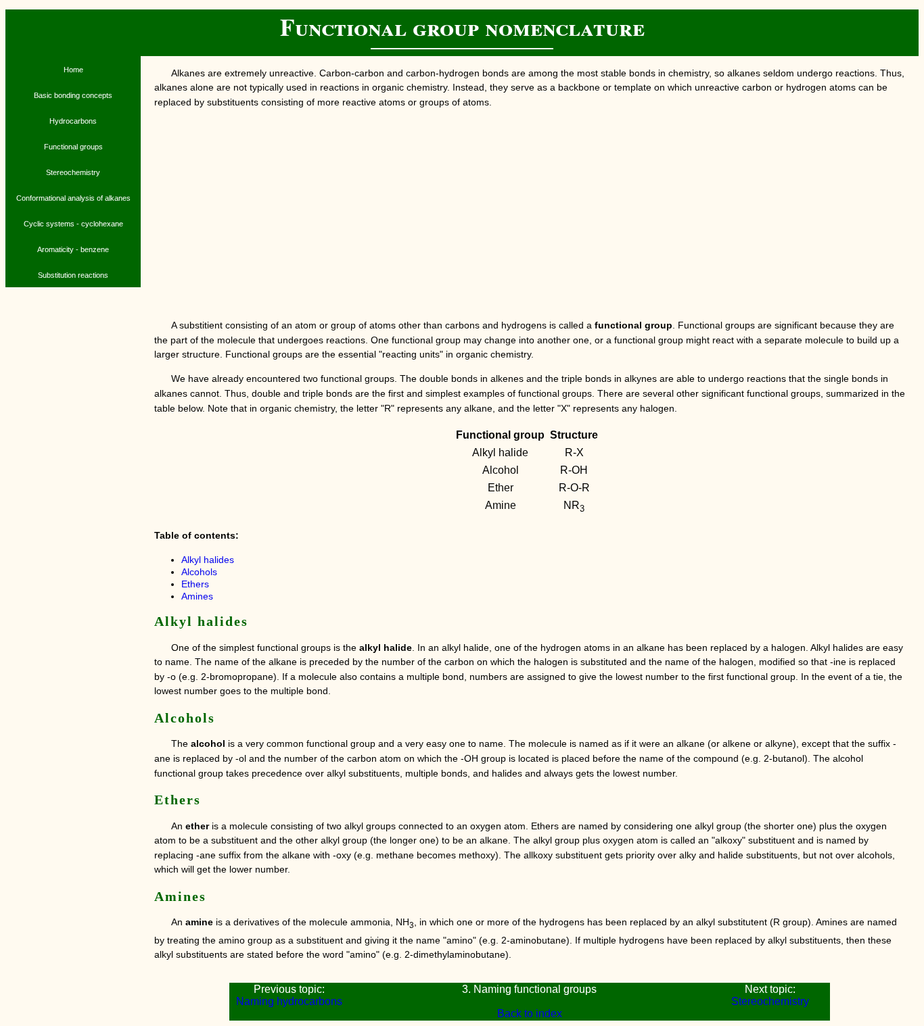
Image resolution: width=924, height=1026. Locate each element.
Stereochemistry (73, 172)
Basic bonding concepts (73, 95)
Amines (197, 596)
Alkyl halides (207, 559)
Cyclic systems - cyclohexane (73, 224)
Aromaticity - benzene (73, 249)
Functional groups (73, 147)
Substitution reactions (73, 275)
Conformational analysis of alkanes (73, 198)
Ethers (195, 584)
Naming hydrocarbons (289, 1001)
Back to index (529, 1013)
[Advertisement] (529, 214)
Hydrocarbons (73, 121)
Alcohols (199, 571)
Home (73, 70)
